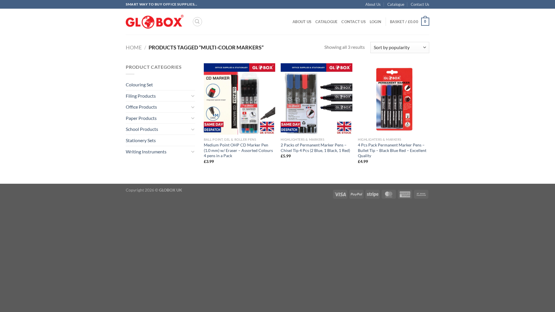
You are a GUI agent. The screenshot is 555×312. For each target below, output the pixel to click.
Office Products (141, 106)
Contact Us (420, 4)
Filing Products (141, 96)
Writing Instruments (146, 151)
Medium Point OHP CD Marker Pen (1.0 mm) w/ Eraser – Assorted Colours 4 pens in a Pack (238, 150)
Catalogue (395, 4)
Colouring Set (139, 84)
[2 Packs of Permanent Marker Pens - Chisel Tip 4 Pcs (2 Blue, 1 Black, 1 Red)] (316, 99)
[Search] (197, 21)
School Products (142, 129)
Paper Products (141, 118)
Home (134, 47)
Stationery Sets (141, 140)
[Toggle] (192, 95)
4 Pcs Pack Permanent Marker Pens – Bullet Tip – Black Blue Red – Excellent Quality (392, 150)
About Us (373, 4)
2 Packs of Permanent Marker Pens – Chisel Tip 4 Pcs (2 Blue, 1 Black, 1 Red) (315, 147)
